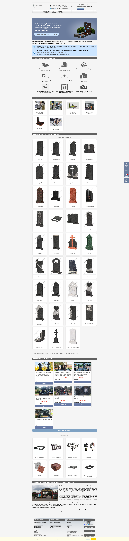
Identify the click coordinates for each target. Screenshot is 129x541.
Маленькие (56, 206)
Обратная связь (70, 528)
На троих (73, 229)
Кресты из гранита (56, 347)
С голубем (56, 323)
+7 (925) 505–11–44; (51, 52)
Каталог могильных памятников (40, 522)
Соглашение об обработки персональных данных (75, 536)
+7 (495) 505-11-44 (88, 6)
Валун (72, 276)
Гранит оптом (69, 523)
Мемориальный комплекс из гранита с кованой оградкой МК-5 (82, 374)
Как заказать (42, 1)
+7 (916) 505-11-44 (82, 5)
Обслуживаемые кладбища (72, 531)
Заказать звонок (80, 8)
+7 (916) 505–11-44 (61, 52)
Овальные (56, 300)
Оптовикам (83, 1)
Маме (57, 353)
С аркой (40, 183)
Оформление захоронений (72, 113)
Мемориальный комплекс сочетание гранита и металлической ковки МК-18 (43, 375)
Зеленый (89, 253)
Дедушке (34, 353)
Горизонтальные (89, 159)
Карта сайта (69, 533)
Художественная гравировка (89, 113)
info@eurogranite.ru (64, 8)
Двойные (72, 183)
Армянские (39, 229)
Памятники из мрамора (73, 347)
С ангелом (72, 323)
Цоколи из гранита (39, 457)
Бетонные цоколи (72, 475)
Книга (56, 229)
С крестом (72, 253)
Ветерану (47, 353)
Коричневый (40, 206)
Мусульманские (89, 323)
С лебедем (89, 300)
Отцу (50, 353)
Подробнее (44, 383)
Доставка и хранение (60, 1)
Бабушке (53, 353)
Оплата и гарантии (50, 1)
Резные (56, 183)
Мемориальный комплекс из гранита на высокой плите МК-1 (43, 398)
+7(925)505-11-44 (87, 523)
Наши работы (69, 1)
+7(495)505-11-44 (87, 522)
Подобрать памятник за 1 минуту (46, 34)
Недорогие (56, 253)
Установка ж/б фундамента (56, 128)
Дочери (76, 353)
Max (57, 8)
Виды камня (76, 1)
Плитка (39, 475)
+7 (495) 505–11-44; (41, 52)
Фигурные (72, 159)
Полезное (68, 526)
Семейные (73, 353)
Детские (42, 353)
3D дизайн (39, 128)
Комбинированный (89, 206)
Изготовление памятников (39, 113)
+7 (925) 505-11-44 (80, 6)
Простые (39, 159)
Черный (89, 183)
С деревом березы (89, 229)
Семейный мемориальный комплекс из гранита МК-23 (44, 420)
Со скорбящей (39, 253)
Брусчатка (56, 475)
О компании (35, 1)
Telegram (52, 8)
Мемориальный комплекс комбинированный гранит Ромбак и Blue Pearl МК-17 (63, 374)
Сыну (64, 353)
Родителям (68, 353)
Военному (39, 353)
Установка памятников (56, 112)
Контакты (94, 1)
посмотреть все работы (64, 430)
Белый (72, 300)
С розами (89, 276)
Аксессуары (89, 457)
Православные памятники (39, 324)
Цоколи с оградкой (56, 457)
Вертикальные (56, 159)
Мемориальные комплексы (39, 523)
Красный (73, 206)
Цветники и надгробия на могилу (89, 475)
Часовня (56, 276)
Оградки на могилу (72, 457)
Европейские (39, 347)
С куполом (39, 300)
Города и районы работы (71, 532)
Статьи (88, 1)
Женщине (61, 353)
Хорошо (94, 539)
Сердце (40, 276)
